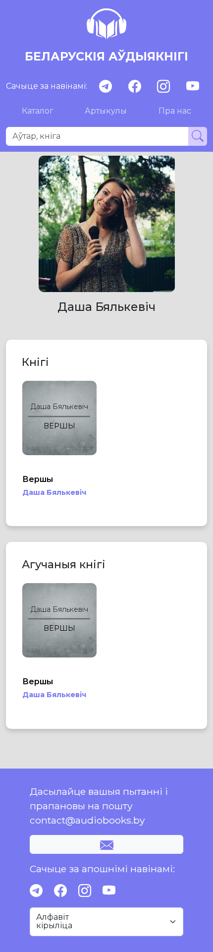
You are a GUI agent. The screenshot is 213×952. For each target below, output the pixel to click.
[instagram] (163, 86)
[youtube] (192, 86)
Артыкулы (106, 111)
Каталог (37, 111)
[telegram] (105, 86)
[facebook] (134, 86)
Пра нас (175, 111)
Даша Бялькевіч (54, 492)
